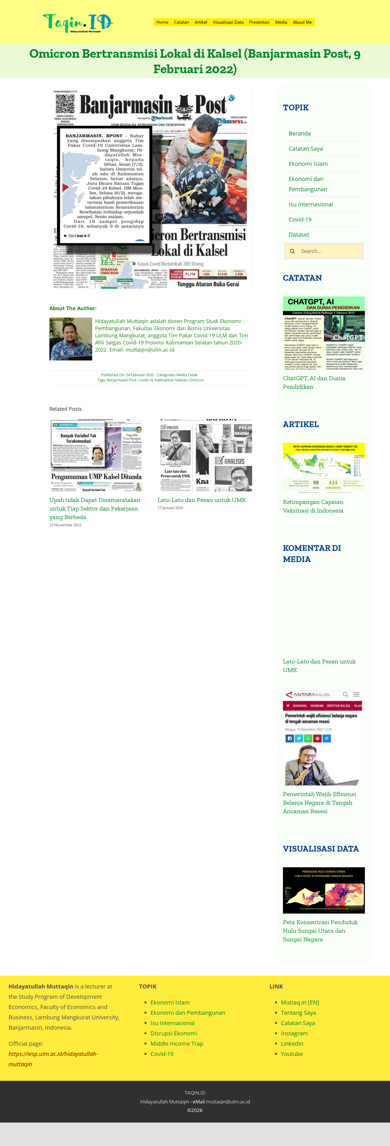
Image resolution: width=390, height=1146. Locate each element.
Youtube (292, 1054)
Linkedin (292, 1043)
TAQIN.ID (195, 1092)
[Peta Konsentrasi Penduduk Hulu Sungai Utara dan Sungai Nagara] (324, 890)
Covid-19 (145, 379)
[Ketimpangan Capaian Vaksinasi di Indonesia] (324, 468)
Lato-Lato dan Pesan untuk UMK (96, 456)
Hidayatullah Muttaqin (164, 1101)
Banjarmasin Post (121, 379)
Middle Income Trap (176, 1043)
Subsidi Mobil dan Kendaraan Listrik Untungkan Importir (205, 456)
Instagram (294, 1033)
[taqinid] (77, 7)
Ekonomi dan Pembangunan (187, 1013)
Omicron (196, 379)
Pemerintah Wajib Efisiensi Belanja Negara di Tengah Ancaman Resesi (319, 802)
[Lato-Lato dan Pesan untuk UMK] (324, 615)
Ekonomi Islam (170, 1002)
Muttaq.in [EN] (300, 1002)
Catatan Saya (298, 1023)
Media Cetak (187, 374)
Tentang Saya (298, 1013)
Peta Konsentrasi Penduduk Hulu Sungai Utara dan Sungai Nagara (320, 930)
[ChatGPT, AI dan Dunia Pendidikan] (324, 333)
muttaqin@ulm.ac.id (228, 1101)
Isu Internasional (172, 1023)
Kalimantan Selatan (171, 379)
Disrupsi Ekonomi (173, 1033)
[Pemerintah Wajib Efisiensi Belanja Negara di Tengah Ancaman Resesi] (324, 737)
